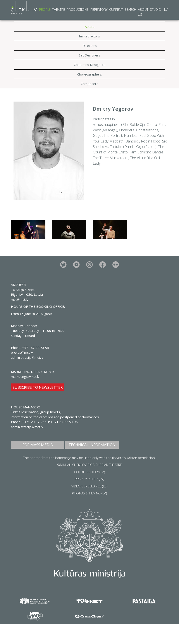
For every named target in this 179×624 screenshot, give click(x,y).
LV (166, 9)
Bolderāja (137, 124)
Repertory (98, 9)
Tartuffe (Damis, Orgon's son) (133, 146)
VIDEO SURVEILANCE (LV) (89, 486)
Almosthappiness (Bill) (110, 124)
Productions (78, 9)
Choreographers (89, 74)
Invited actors (89, 36)
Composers (89, 83)
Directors (90, 45)
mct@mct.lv (19, 299)
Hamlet (130, 135)
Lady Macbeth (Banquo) (120, 141)
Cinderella (126, 129)
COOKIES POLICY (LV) (89, 472)
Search (130, 9)
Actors (90, 26)
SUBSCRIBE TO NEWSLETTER (38, 387)
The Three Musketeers (110, 157)
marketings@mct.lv (25, 376)
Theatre (58, 9)
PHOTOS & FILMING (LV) (89, 493)
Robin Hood (150, 141)
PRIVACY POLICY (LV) (89, 479)
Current (116, 9)
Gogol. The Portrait (107, 135)
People (45, 9)
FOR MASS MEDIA (37, 444)
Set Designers (89, 55)
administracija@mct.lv (27, 427)
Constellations (147, 129)
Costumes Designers (89, 64)
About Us (143, 12)
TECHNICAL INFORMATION (92, 444)
